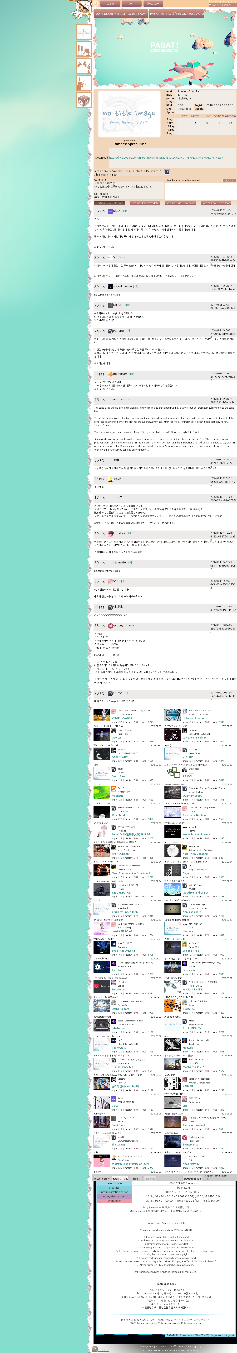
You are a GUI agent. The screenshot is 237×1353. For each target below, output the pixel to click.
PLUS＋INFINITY (192, 1028)
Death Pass (118, 776)
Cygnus (187, 873)
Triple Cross (119, 1047)
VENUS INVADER (122, 718)
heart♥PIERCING (122, 931)
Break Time (118, 1125)
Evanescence (190, 1144)
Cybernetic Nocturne (195, 815)
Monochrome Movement (197, 834)
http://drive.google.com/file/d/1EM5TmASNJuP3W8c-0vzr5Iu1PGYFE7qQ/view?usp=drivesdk (166, 157)
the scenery (118, 1144)
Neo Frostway (191, 1164)
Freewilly (188, 1047)
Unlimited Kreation (194, 718)
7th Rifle (188, 757)
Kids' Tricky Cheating (195, 854)
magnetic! (118, 796)
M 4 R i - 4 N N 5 (192, 989)
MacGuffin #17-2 (193, 1067)
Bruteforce (118, 989)
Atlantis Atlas (120, 757)
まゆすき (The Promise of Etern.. (131, 1164)
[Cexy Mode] (119, 815)
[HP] (125, 210)
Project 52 (189, 1009)
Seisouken (189, 970)
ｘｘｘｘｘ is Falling (194, 737)
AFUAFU (188, 1086)
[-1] (207, 1179)
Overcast (117, 737)
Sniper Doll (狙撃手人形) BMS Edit (132, 834)
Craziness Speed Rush (125, 912)
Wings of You (191, 951)
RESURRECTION (121, 892)
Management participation (153, 1347)
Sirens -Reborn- (121, 1009)
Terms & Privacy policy (190, 1347)
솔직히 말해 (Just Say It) (125, 1086)
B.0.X (115, 1106)
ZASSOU (188, 776)
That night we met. (194, 1125)
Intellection (118, 1028)
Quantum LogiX (192, 796)
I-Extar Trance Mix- (123, 1067)
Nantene (188, 931)
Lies (185, 1106)
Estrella (116, 970)
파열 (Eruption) (121, 854)
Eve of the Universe (123, 951)
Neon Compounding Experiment (131, 873)
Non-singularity (192, 912)
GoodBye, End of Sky (195, 892)
